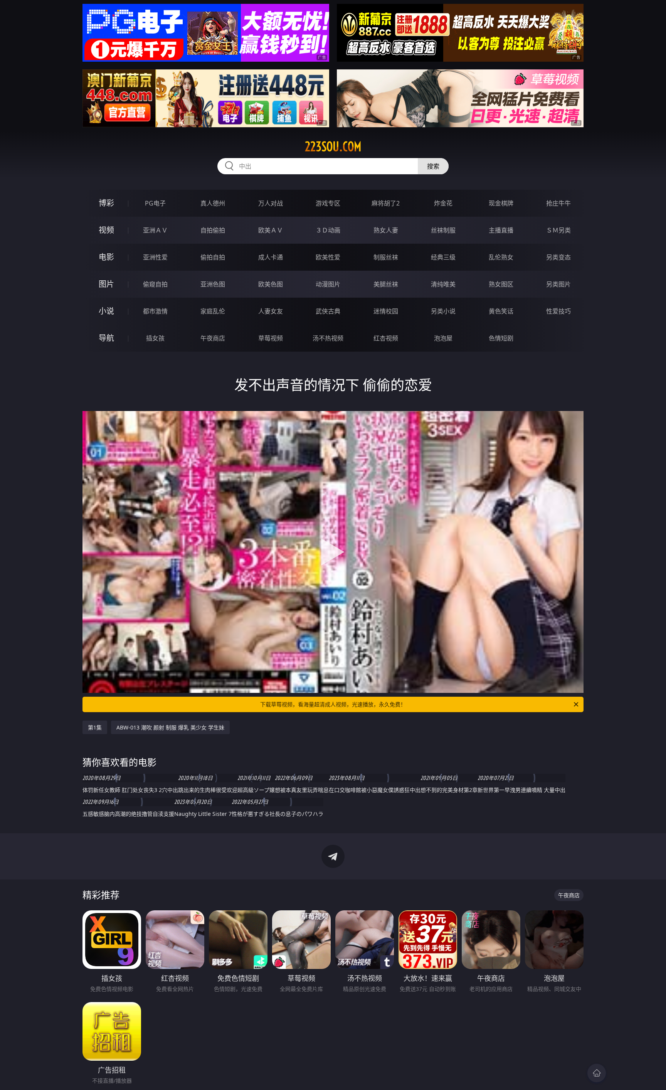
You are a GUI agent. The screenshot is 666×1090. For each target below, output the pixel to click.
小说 (106, 311)
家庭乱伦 (212, 311)
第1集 (95, 727)
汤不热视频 (328, 338)
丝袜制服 (443, 230)
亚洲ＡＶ (155, 230)
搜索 (433, 166)
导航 (106, 338)
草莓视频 (270, 338)
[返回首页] (596, 1073)
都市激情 (155, 311)
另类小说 (443, 311)
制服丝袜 (385, 257)
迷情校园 (385, 311)
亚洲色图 (212, 284)
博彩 (106, 203)
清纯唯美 (443, 284)
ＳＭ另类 (558, 230)
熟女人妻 (385, 230)
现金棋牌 (501, 203)
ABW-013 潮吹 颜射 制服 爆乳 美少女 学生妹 (170, 727)
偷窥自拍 (155, 284)
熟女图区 (501, 284)
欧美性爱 (328, 257)
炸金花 (443, 203)
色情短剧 (501, 338)
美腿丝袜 (385, 284)
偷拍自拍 (212, 257)
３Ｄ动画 (328, 230)
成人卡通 (270, 257)
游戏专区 (328, 203)
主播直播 (501, 230)
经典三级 (443, 257)
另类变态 (558, 257)
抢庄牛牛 (558, 203)
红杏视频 (385, 338)
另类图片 (558, 284)
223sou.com (333, 146)
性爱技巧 (558, 311)
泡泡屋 (443, 338)
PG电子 (155, 203)
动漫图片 (328, 284)
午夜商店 (212, 338)
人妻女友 (270, 311)
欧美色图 (270, 284)
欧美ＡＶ (270, 230)
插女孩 (155, 338)
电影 (106, 257)
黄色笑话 (501, 311)
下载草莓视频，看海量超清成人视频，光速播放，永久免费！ (333, 704)
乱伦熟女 (501, 257)
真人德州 (212, 203)
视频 (106, 230)
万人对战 (270, 203)
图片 (106, 284)
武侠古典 (328, 311)
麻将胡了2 (386, 203)
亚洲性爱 (155, 257)
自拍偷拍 (212, 230)
